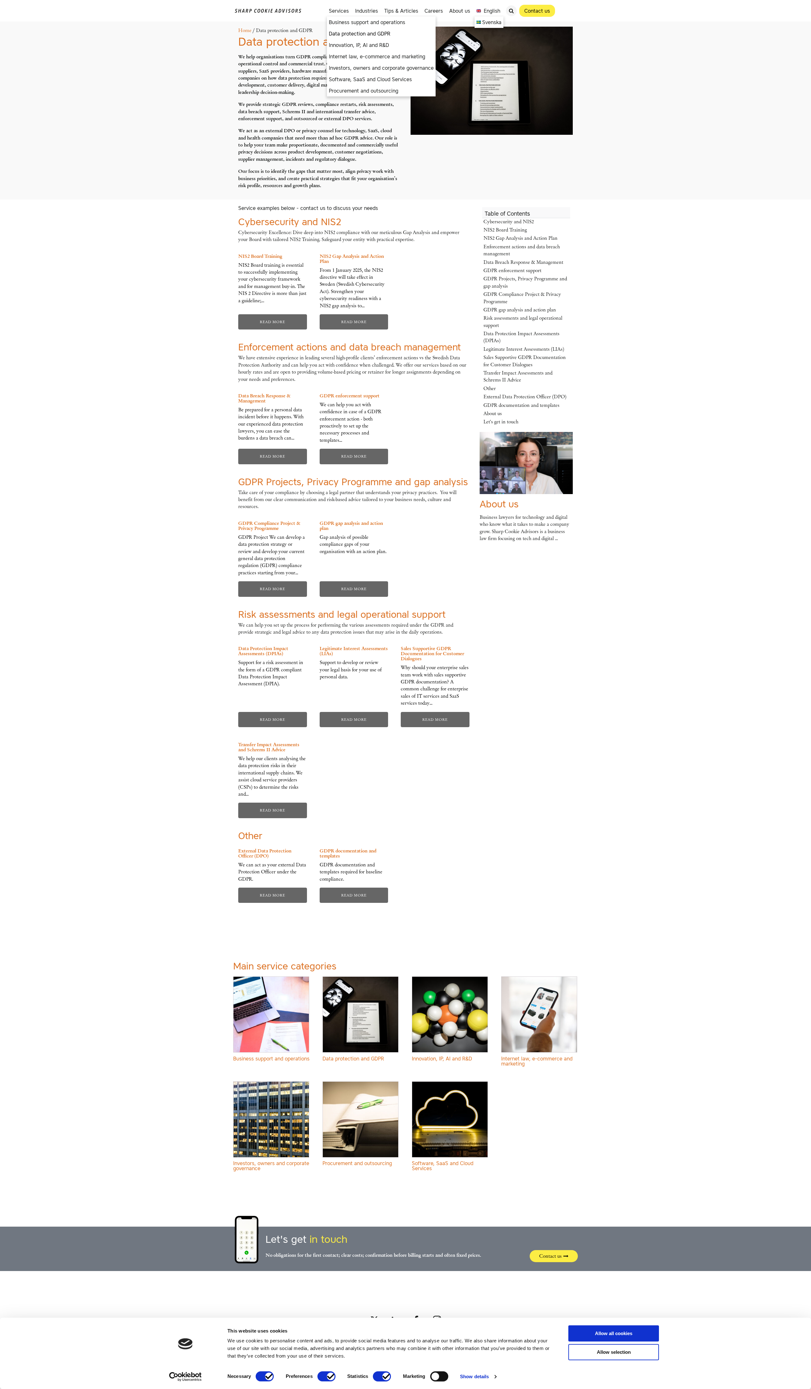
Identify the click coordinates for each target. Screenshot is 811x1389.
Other (489, 388)
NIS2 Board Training (505, 230)
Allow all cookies (613, 1333)
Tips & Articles (401, 11)
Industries (366, 11)
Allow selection (614, 1352)
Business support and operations (367, 22)
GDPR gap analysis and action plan (519, 310)
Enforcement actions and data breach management (349, 347)
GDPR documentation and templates (521, 405)
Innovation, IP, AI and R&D (359, 45)
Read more (272, 322)
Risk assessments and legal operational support (341, 614)
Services (339, 11)
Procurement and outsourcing (363, 91)
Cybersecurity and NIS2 (290, 222)
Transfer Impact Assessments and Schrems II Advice (517, 376)
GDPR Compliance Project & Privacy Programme (522, 297)
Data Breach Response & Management (523, 262)
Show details (474, 1376)
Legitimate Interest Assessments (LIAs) (523, 349)
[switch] (326, 1376)
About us (459, 11)
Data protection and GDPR (359, 33)
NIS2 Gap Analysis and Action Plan (520, 238)
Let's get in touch (500, 422)
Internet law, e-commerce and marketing (377, 56)
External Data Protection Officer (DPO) (524, 397)
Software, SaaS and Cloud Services (370, 79)
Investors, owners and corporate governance (381, 68)
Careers (434, 11)
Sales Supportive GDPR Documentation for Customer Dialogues (524, 361)
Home (245, 30)
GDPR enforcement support (512, 270)
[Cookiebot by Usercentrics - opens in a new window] (185, 1376)
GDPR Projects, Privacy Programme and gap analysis (353, 482)
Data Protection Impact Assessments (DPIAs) (521, 337)
